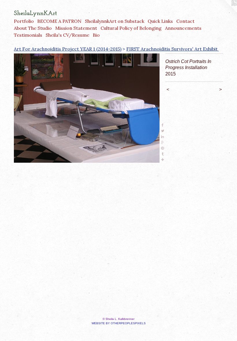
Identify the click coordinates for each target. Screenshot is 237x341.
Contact (185, 21)
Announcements (183, 28)
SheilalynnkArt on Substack (114, 21)
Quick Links (160, 21)
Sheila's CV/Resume (67, 35)
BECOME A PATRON (59, 21)
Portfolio (24, 21)
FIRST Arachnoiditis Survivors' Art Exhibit (172, 49)
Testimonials (28, 35)
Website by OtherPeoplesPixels (119, 323)
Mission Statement (76, 28)
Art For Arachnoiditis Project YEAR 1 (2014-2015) (67, 49)
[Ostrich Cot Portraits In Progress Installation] (87, 108)
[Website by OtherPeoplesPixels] (225, 11)
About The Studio (33, 28)
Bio (96, 35)
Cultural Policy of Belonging (131, 28)
